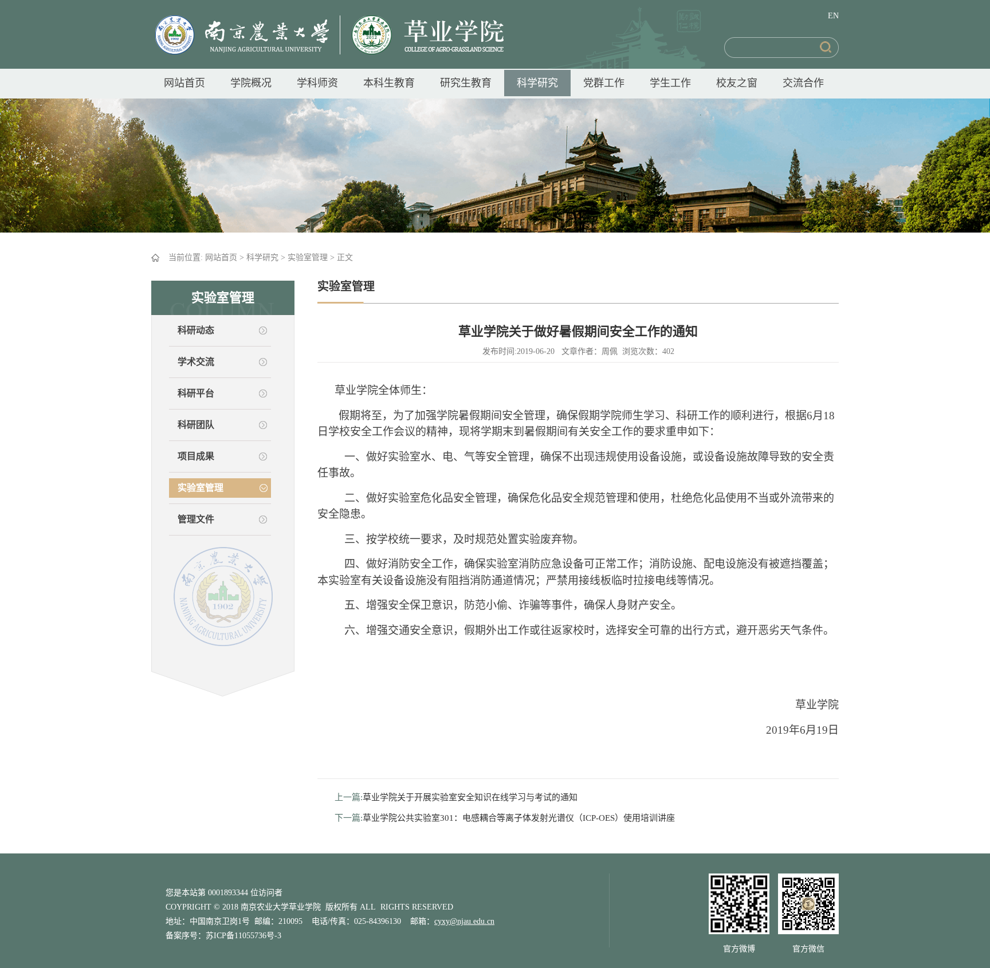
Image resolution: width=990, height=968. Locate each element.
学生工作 (670, 83)
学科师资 (317, 83)
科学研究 (537, 83)
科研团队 (196, 425)
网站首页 (184, 83)
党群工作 (603, 83)
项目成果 (196, 456)
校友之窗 (736, 83)
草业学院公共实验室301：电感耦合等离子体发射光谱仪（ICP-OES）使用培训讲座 (519, 818)
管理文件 (196, 519)
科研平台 (196, 393)
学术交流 (196, 362)
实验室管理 (308, 257)
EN (833, 15)
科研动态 (196, 330)
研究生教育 (466, 83)
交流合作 (803, 83)
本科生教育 (389, 83)
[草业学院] (422, 34)
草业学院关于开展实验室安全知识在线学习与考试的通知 (470, 797)
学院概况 (251, 83)
